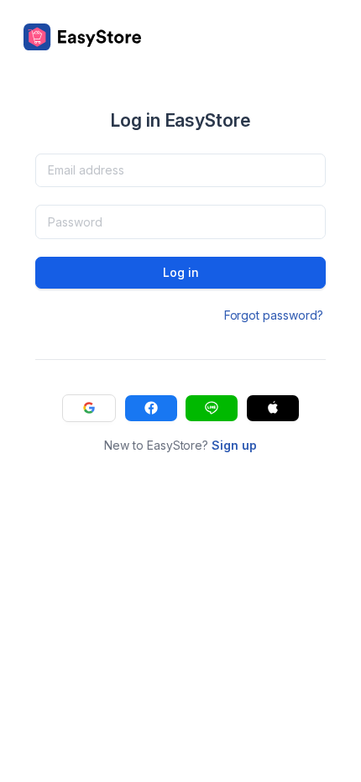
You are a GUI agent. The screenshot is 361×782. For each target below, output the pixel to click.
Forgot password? (273, 315)
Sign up (234, 445)
